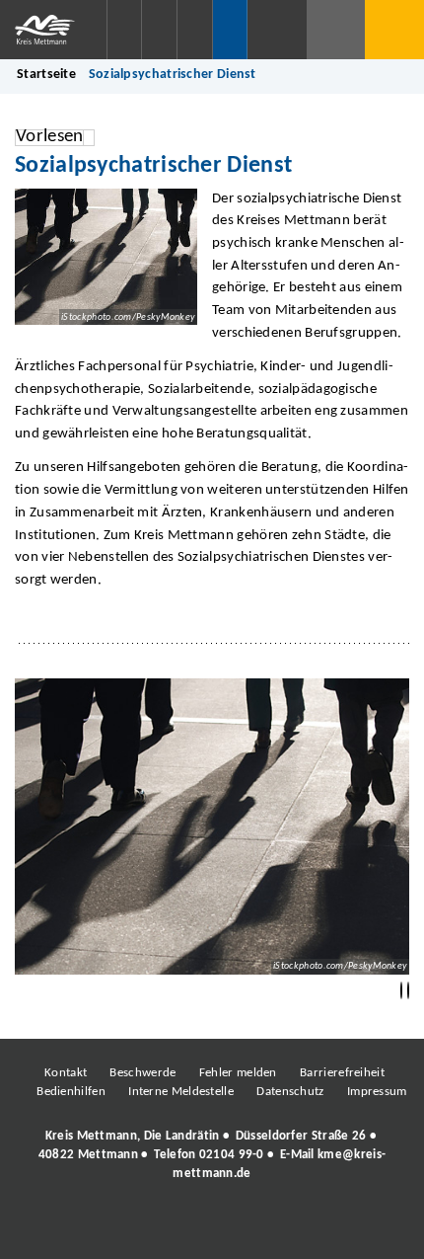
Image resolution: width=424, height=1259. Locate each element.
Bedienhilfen (71, 1091)
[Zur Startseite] (53, 29)
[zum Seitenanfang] (408, 991)
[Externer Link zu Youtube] (254, 1228)
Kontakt (65, 1072)
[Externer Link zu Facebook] (77, 1228)
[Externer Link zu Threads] (165, 1228)
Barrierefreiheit (342, 1072)
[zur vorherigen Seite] (401, 991)
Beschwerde (142, 1072)
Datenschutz (289, 1091)
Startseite (46, 74)
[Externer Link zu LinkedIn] (210, 1228)
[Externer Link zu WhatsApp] (298, 1228)
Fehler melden (238, 1072)
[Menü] (394, 29)
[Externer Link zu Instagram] (121, 1228)
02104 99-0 (231, 1154)
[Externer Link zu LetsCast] (343, 1228)
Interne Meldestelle (181, 1091)
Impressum (377, 1091)
